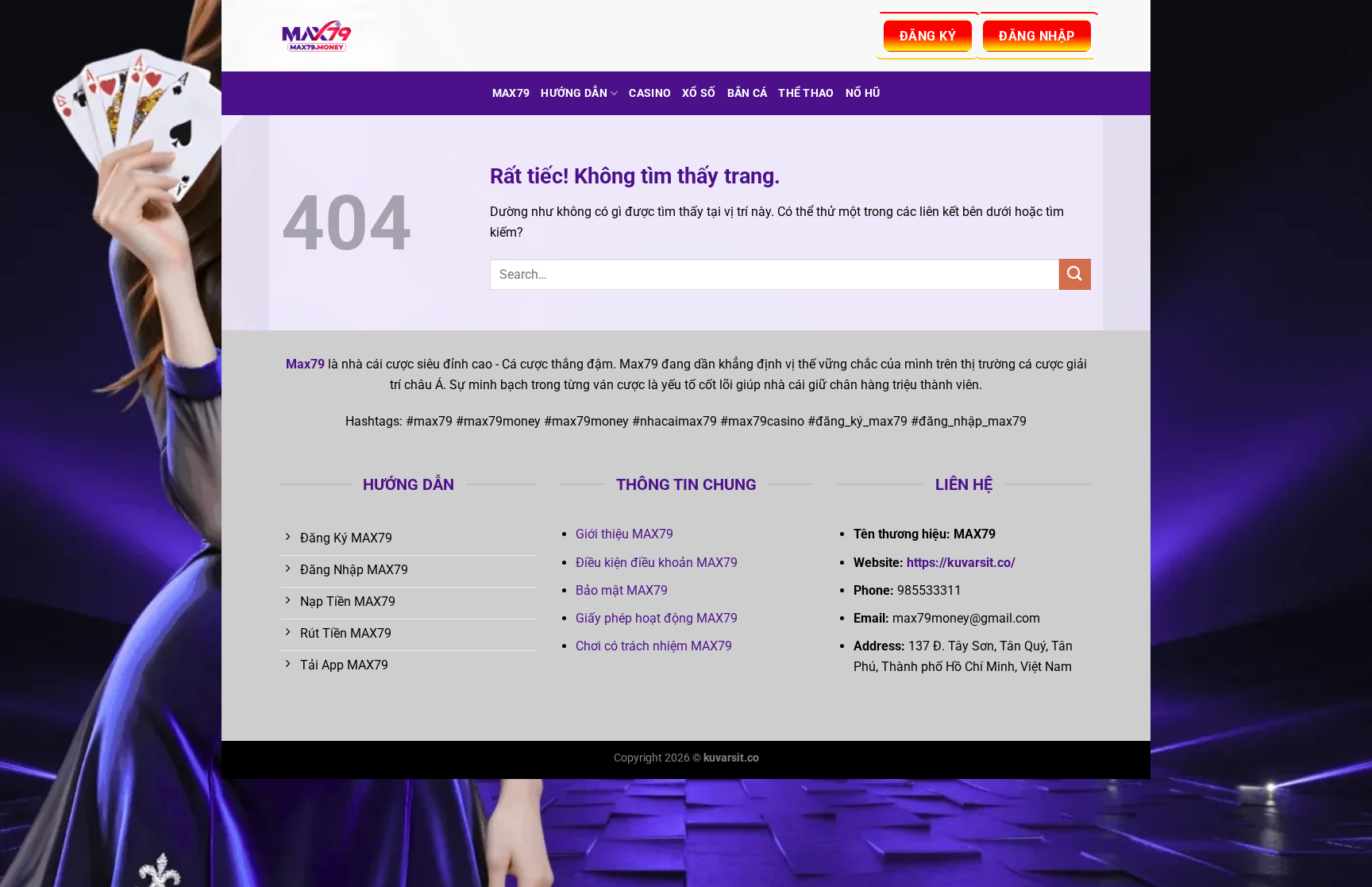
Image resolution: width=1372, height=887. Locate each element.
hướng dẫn (574, 93)
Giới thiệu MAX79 (624, 534)
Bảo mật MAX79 (622, 590)
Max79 (511, 93)
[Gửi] (1075, 274)
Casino (650, 93)
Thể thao (806, 93)
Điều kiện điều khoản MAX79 (657, 562)
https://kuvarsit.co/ (961, 562)
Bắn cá (747, 93)
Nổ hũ (863, 93)
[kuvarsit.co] (360, 35)
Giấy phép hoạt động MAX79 (657, 618)
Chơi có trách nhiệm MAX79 (654, 646)
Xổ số (698, 93)
